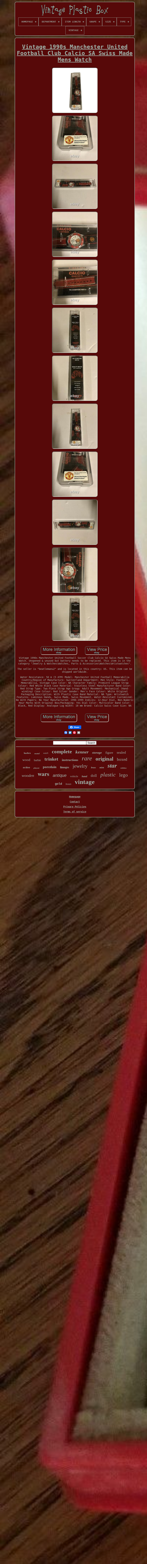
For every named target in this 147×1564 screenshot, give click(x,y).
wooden (28, 775)
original (104, 759)
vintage (85, 781)
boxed (122, 759)
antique (60, 775)
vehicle (74, 776)
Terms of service (74, 811)
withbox (123, 768)
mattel (37, 753)
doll (94, 775)
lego (123, 775)
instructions (70, 760)
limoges (64, 767)
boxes (68, 784)
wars (43, 774)
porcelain (49, 767)
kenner (82, 752)
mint (101, 767)
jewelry (80, 766)
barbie (37, 760)
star (112, 765)
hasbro (27, 753)
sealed (121, 752)
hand (84, 776)
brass (93, 767)
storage (97, 752)
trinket (51, 759)
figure (109, 752)
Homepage (74, 796)
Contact (75, 801)
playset (36, 768)
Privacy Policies (74, 806)
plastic (108, 774)
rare (87, 758)
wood (26, 760)
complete (62, 751)
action (26, 767)
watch (45, 753)
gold (58, 784)
